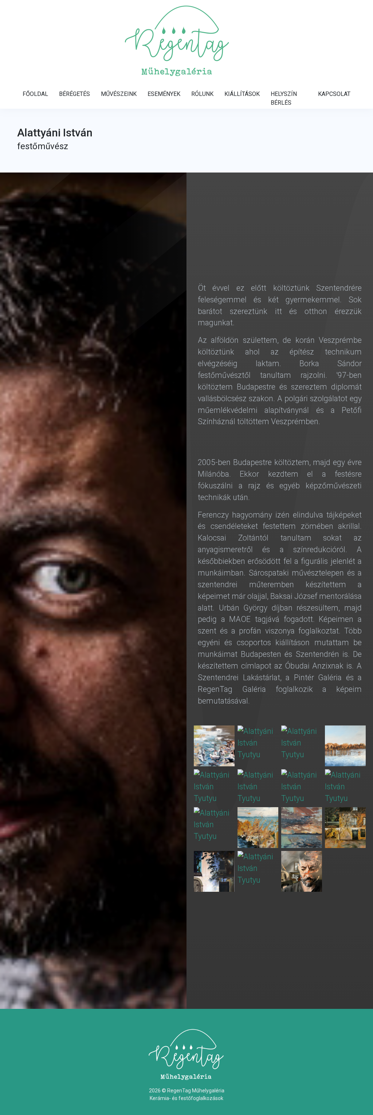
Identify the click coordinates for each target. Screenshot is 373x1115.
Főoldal (35, 93)
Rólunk (202, 93)
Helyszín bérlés (284, 98)
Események (164, 93)
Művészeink (119, 93)
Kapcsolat (334, 93)
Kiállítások (242, 93)
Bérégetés (74, 93)
